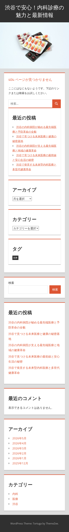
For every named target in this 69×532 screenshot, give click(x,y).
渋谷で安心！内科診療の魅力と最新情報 (34, 11)
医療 (15, 257)
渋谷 (15, 504)
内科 (15, 494)
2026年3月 (19, 448)
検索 (11, 283)
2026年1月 (19, 458)
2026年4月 (19, 443)
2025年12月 (20, 463)
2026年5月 (19, 438)
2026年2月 (19, 453)
